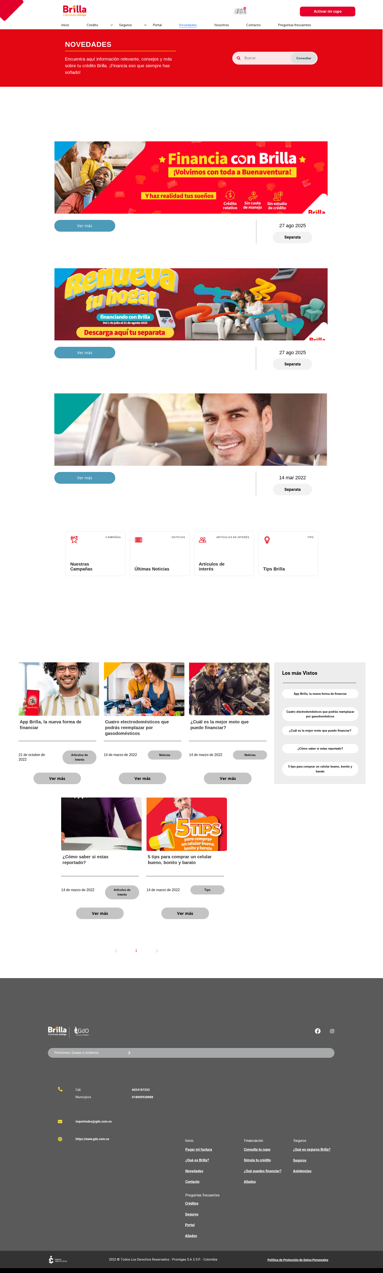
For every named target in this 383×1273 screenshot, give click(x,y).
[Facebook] (317, 1031)
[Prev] (116, 950)
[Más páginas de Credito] (112, 25)
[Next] (156, 950)
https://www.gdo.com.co (92, 1139)
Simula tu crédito (257, 1160)
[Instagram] (332, 1031)
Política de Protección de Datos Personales (298, 1260)
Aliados (250, 1182)
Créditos (191, 1203)
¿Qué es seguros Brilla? (311, 1149)
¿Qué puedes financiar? (262, 1171)
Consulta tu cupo (257, 1149)
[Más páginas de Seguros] (145, 25)
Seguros (299, 1160)
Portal (190, 1225)
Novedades (194, 1171)
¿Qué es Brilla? (197, 1160)
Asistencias (302, 1171)
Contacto (192, 1182)
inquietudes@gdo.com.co (94, 1121)
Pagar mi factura (198, 1149)
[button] (240, 11)
